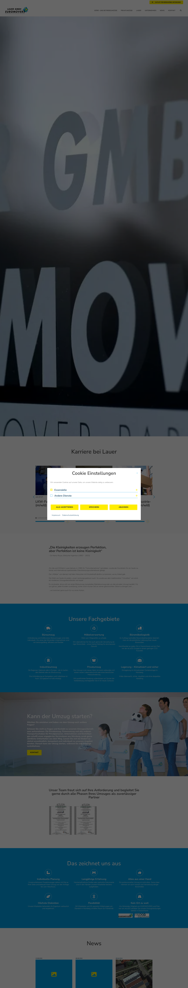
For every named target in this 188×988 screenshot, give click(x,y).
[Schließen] (137, 473)
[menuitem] (56, 515)
